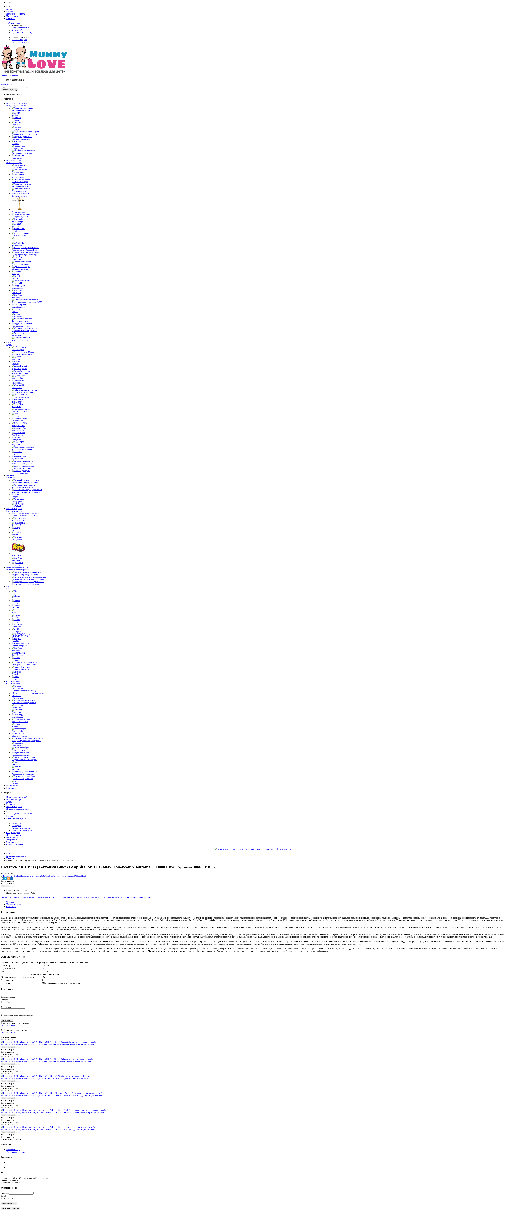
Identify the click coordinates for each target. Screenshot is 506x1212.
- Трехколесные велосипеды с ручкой (28, 693)
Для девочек (17, 167)
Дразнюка (16, 565)
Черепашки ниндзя (20, 264)
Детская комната (13, 835)
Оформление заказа (20, 42)
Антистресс (17, 335)
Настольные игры (20, 181)
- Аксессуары (18, 698)
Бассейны (16, 769)
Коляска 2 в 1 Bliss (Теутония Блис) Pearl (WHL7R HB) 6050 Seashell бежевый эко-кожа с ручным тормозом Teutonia (53, 1095)
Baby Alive (16, 406)
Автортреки (17, 501)
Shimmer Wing (18, 430)
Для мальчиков (18, 172)
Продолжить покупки (10, 1208)
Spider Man (16, 292)
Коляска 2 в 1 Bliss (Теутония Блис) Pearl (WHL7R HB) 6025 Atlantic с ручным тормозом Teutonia (44, 1078)
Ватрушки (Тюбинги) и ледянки (26, 740)
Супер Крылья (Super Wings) (24, 255)
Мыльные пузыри (20, 340)
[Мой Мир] (11, 878)
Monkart (15, 226)
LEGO (9, 586)
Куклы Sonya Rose (20, 373)
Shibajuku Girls (18, 425)
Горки (14, 764)
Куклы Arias (17, 378)
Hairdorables (17, 383)
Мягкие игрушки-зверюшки (24, 516)
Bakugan (15, 274)
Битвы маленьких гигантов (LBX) (27, 302)
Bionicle (15, 674)
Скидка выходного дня (16, 844)
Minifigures (16, 631)
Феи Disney (17, 402)
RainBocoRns (17, 525)
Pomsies (15, 535)
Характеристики (13, 904)
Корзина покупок (19, 39)
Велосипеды (17, 688)
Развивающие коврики (22, 110)
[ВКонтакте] (3, 878)
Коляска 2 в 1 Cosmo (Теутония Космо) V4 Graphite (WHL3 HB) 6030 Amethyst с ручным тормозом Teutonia (49, 1129)
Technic (15, 660)
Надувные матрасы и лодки (24, 759)
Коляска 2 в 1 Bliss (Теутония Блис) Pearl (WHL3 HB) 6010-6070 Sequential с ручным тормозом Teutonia (47, 1044)
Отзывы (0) (11, 906)
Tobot (14, 240)
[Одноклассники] (8, 878)
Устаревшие (11, 840)
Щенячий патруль (20, 269)
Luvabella (16, 454)
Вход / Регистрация (20, 28)
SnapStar (15, 364)
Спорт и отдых (13, 681)
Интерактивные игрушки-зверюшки (28, 579)
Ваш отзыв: (6, 1007)
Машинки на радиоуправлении (26, 492)
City (13, 593)
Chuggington (17, 288)
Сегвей (15, 783)
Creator (15, 603)
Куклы (9, 342)
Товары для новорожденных (19, 814)
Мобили (15, 115)
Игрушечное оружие (21, 326)
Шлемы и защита (19, 736)
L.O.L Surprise (18, 349)
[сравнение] (13, 886)
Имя (3, 1196)
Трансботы (16, 259)
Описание (10, 902)
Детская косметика (20, 191)
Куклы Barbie (18, 459)
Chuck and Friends (19, 283)
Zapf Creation (17, 435)
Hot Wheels (16, 506)
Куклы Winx (17, 359)
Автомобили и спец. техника (25, 482)
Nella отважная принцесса (23, 392)
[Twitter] (5, 878)
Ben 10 (15, 278)
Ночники (16, 125)
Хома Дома (17, 555)
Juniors (15, 622)
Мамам (9, 816)
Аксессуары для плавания (23, 774)
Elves (14, 612)
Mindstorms (16, 627)
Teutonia (46, 968)
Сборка (15, 497)
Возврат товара (13, 1149)
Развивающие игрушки (22, 153)
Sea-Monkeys (17, 221)
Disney (15, 530)
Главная (9, 7)
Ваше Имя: (6, 1002)
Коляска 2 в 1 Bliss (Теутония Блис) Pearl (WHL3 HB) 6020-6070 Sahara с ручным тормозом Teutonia (46, 1061)
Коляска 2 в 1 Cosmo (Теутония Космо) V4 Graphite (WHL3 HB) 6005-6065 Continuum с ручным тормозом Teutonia (52, 1112)
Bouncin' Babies (18, 421)
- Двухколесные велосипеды (24, 691)
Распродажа (11, 788)
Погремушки (17, 148)
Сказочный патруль (20, 397)
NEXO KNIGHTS (20, 636)
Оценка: (4, 999)
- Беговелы (16, 695)
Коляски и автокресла (16, 818)
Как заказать (12, 16)
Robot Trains (17, 231)
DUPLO (15, 608)
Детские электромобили (22, 778)
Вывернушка (17, 539)
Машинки (10, 475)
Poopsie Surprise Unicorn (22, 354)
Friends (15, 617)
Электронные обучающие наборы (27, 584)
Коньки (15, 726)
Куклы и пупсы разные (22, 463)
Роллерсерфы (18, 731)
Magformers (17, 316)
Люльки (15, 120)
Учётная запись (13, 23)
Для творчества (18, 177)
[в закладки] (10, 886)
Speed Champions (19, 646)
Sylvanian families (19, 236)
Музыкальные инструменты (24, 330)
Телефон (5, 1193)
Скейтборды (17, 717)
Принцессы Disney (20, 411)
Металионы (17, 245)
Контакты (10, 18)
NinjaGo (15, 641)
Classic (15, 598)
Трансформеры (18, 307)
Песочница (17, 158)
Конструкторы (18, 212)
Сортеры (16, 129)
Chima (14, 679)
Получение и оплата (15, 14)
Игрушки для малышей (16, 103)
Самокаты (16, 707)
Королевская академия (22, 449)
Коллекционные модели (22, 487)
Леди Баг (16, 416)
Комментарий (7, 1198)
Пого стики (17, 712)
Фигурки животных (21, 321)
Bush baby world (19, 520)
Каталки (15, 144)
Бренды (9, 11)
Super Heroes (17, 655)
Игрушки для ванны (21, 139)
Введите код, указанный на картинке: (18, 1015)
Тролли (15, 311)
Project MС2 (17, 444)
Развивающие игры (20, 186)
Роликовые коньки (20, 722)
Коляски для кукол (20, 473)
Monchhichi (17, 387)
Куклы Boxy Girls (19, 368)
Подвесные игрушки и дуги (24, 134)
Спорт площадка (19, 750)
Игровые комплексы (21, 755)
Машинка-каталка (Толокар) (24, 703)
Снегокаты (16, 745)
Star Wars (16, 297)
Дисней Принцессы (20, 669)
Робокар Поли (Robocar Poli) (24, 250)
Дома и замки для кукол (22, 468)
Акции (9, 9)
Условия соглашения (15, 1152)
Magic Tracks (12, 786)
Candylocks (16, 440)
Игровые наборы (14, 160)
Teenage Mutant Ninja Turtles (24, 665)
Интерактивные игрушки (17, 567)
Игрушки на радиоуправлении (25, 574)
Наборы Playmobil (20, 217)
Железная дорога (19, 196)
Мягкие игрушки (14, 508)
